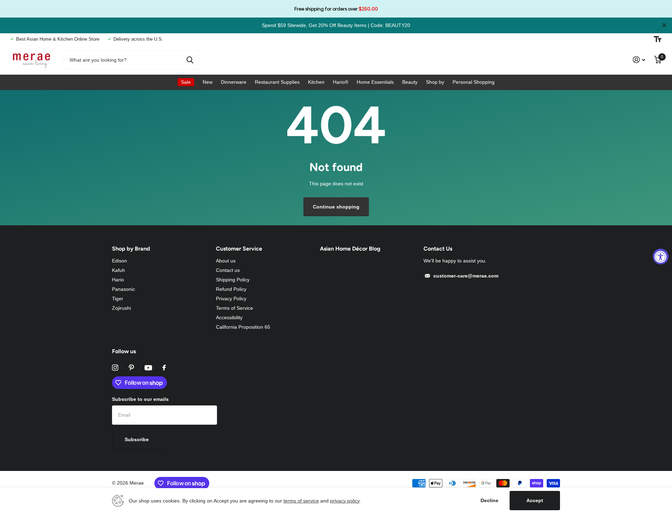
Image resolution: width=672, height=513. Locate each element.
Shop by (435, 82)
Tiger (117, 298)
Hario (118, 279)
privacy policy (344, 501)
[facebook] (164, 367)
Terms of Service (234, 308)
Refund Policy (231, 289)
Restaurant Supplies (277, 82)
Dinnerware (233, 82)
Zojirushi (121, 308)
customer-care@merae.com (465, 276)
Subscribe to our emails (140, 399)
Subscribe (137, 439)
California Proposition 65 (243, 327)
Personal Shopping (474, 82)
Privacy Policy (231, 298)
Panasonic (123, 289)
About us (226, 261)
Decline (489, 500)
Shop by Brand (131, 248)
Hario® (340, 82)
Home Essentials (375, 82)
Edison (119, 261)
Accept (534, 500)
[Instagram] (115, 367)
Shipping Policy (233, 279)
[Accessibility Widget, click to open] (660, 257)
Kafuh (118, 270)
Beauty (410, 82)
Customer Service (239, 248)
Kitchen (316, 82)
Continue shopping (336, 207)
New (207, 82)
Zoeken (190, 59)
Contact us (228, 270)
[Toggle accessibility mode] (658, 39)
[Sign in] (638, 60)
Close (664, 25)
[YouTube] (148, 367)
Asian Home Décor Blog (350, 248)
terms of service (301, 501)
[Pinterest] (131, 367)
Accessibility (229, 317)
